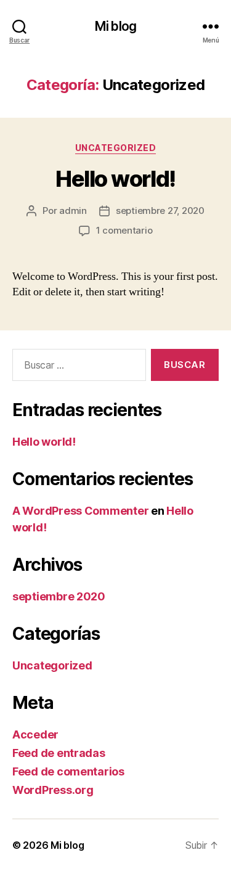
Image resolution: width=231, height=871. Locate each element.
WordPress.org (53, 789)
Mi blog (115, 26)
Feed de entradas (58, 752)
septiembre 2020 (58, 596)
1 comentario (124, 230)
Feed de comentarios (68, 771)
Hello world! (115, 178)
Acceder (35, 734)
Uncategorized (115, 147)
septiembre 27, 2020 (160, 210)
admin (73, 210)
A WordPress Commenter (80, 510)
